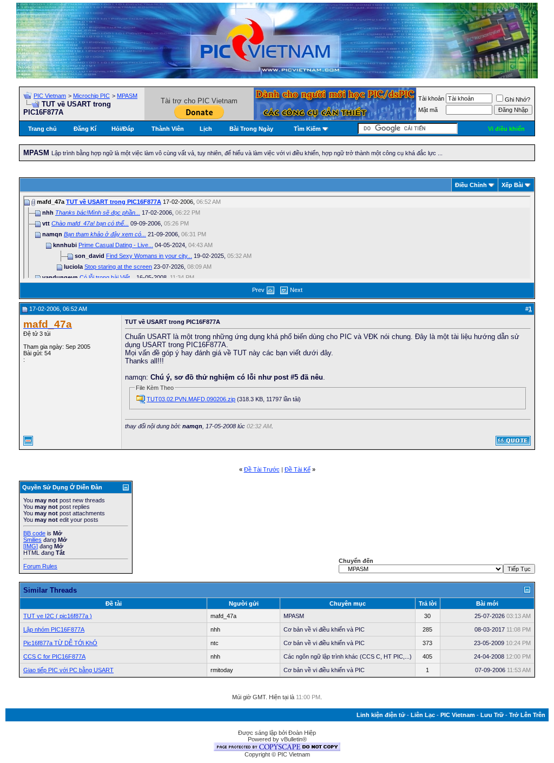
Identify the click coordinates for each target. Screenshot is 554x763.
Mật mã (428, 110)
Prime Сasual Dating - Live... (115, 245)
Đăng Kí (85, 128)
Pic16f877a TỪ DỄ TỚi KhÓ (60, 643)
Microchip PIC (91, 95)
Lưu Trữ (492, 715)
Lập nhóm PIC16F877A (53, 629)
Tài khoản (431, 98)
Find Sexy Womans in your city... (149, 256)
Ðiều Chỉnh (471, 185)
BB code (34, 533)
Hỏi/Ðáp (122, 128)
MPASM (127, 95)
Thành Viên (167, 128)
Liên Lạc (423, 715)
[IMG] (30, 546)
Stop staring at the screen (118, 266)
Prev (258, 290)
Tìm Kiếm (307, 128)
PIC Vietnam (50, 95)
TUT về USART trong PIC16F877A (113, 201)
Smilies (32, 539)
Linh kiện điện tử (381, 715)
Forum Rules (40, 566)
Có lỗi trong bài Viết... (107, 277)
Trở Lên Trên (527, 715)
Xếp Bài (512, 185)
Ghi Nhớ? (517, 99)
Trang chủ (42, 128)
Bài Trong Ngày (251, 128)
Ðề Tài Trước (262, 469)
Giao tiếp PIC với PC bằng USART (68, 670)
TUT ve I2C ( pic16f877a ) (57, 616)
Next (296, 290)
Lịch (206, 128)
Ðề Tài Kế (298, 469)
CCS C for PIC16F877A (54, 656)
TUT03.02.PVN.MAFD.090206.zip (191, 399)
